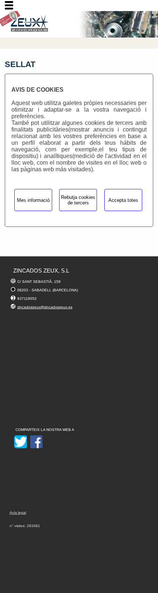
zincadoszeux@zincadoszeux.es (44, 307)
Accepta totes (123, 200)
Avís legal (18, 512)
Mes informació (33, 200)
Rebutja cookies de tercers (78, 200)
